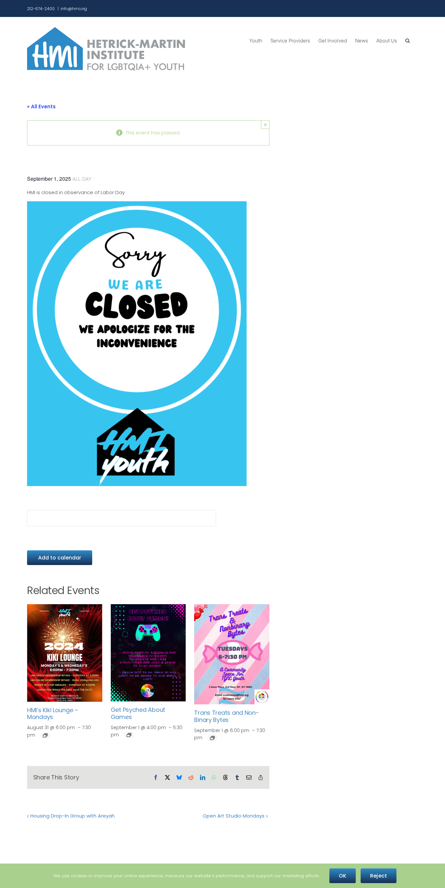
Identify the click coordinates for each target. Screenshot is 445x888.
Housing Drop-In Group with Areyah (72, 815)
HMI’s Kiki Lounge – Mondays (52, 713)
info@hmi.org (74, 8)
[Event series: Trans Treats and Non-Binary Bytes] (212, 738)
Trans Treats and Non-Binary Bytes (226, 716)
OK (342, 876)
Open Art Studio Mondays (234, 815)
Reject (378, 876)
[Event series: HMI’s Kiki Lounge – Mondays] (45, 735)
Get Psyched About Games (138, 713)
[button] (407, 40)
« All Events (41, 106)
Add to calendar (59, 558)
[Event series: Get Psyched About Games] (129, 735)
